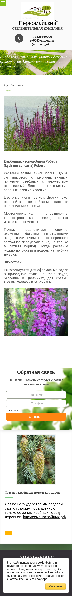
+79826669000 (41, 37)
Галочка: (13, 410)
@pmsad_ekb (41, 44)
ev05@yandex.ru (42, 40)
